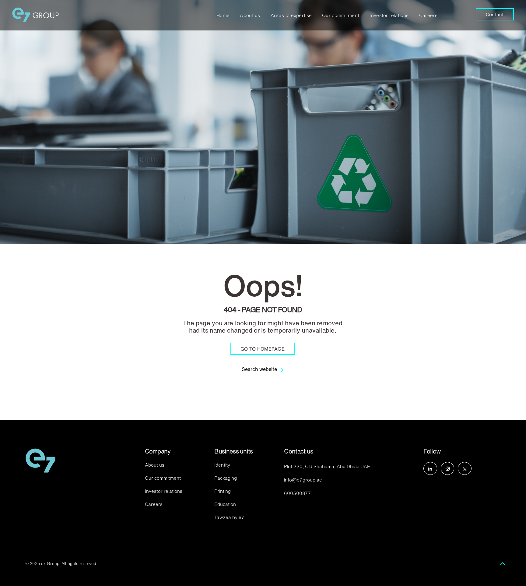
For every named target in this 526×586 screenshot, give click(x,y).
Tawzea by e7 (229, 517)
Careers (428, 15)
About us (250, 15)
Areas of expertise (291, 15)
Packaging (225, 478)
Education (225, 504)
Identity (222, 464)
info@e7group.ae (303, 479)
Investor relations (389, 15)
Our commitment (340, 15)
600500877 (297, 493)
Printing (222, 491)
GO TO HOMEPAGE (262, 348)
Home (223, 15)
